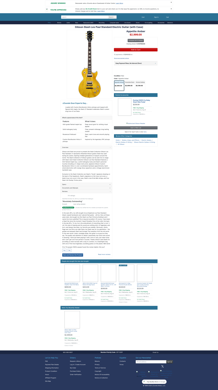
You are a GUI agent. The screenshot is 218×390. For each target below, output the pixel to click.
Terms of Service (100, 368)
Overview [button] (86, 147)
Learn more (119, 3)
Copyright (98, 371)
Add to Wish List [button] (135, 128)
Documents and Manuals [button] (86, 188)
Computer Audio (114, 22)
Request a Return (75, 361)
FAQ (46, 361)
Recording (101, 22)
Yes (64, 250)
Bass (76, 22)
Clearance (170, 22)
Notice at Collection (101, 378)
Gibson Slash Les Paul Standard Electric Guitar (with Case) (71, 331)
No (69, 250)
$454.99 (86, 287)
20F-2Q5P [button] (112, 352)
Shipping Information (52, 368)
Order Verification (75, 374)
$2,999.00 (68, 335)
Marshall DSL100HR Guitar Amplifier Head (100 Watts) (72, 284)
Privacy (97, 364)
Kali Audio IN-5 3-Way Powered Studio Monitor (125, 284)
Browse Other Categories (136, 136)
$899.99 (68, 287)
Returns (97, 361)
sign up (169, 362)
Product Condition (51, 371)
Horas (121, 364)
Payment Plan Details (52, 364)
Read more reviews (104, 254)
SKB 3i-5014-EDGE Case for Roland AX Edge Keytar (90, 284)
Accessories (161, 22)
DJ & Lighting (148, 22)
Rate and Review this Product (72, 255)
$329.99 (140, 288)
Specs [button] (86, 184)
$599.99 (104, 288)
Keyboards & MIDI (88, 22)
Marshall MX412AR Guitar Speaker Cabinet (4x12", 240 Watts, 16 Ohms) (108, 285)
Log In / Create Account (77, 364)
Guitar (68, 22)
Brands (59, 22)
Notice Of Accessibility (102, 374)
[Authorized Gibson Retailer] (135, 123)
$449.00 (122, 287)
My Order (73, 368)
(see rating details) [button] (79, 204)
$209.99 (136, 105)
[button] (89, 64)
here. (145, 132)
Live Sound (127, 22)
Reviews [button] (86, 191)
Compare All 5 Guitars (136, 40)
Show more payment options (121, 58)
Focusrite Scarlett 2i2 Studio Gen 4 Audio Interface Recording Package (144, 285)
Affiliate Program (50, 378)
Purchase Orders (75, 371)
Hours (47, 374)
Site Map (48, 381)
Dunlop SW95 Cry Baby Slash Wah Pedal (141, 101)
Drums (137, 22)
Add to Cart (135, 50)
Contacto (123, 361)
